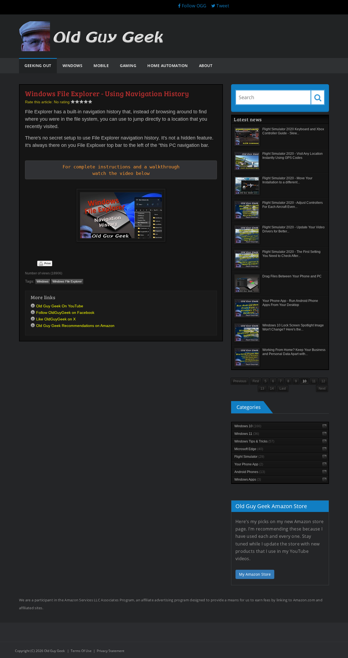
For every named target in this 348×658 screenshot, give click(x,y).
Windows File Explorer (67, 281)
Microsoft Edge (248, 449)
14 (272, 388)
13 (262, 388)
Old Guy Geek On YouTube (59, 306)
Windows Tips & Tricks (254, 441)
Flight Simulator (249, 457)
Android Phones (249, 472)
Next (322, 388)
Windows (43, 281)
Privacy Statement (110, 650)
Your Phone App (248, 464)
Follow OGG (193, 6)
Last (282, 388)
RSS (324, 426)
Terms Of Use (81, 650)
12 (323, 381)
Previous (239, 381)
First (256, 381)
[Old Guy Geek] (94, 26)
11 (314, 381)
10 (304, 381)
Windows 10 (247, 426)
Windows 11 (246, 434)
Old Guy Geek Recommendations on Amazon (75, 325)
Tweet (222, 6)
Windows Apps (247, 479)
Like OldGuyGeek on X (56, 319)
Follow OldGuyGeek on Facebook (65, 312)
